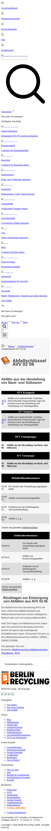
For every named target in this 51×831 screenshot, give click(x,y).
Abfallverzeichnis (25, 346)
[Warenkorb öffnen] (2, 330)
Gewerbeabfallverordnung (18, 735)
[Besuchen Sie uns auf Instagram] (6, 695)
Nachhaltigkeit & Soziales (18, 777)
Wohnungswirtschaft (16, 750)
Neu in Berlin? (13, 760)
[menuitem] (25, 116)
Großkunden (12, 755)
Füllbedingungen (14, 732)
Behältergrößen (14, 730)
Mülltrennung (13, 722)
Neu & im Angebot (15, 707)
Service (4, 322)
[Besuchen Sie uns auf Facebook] (9, 695)
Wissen (11, 346)
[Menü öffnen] (4, 335)
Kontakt (10, 780)
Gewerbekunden (14, 747)
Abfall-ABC (12, 725)
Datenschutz (12, 795)
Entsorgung (6, 111)
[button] (25, 213)
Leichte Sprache (14, 800)
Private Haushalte (15, 752)
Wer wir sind (12, 770)
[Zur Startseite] (3, 346)
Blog (9, 719)
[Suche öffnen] (4, 326)
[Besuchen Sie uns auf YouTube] (3, 695)
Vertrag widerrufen (16, 807)
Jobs (9, 772)
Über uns (15, 322)
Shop (25, 322)
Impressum (12, 790)
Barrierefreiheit (13, 797)
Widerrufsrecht (13, 805)
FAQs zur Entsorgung (16, 737)
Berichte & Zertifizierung (18, 775)
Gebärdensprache (14, 802)
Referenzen (12, 757)
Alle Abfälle (12, 710)
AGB (9, 792)
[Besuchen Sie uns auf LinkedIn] (13, 695)
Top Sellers (12, 705)
